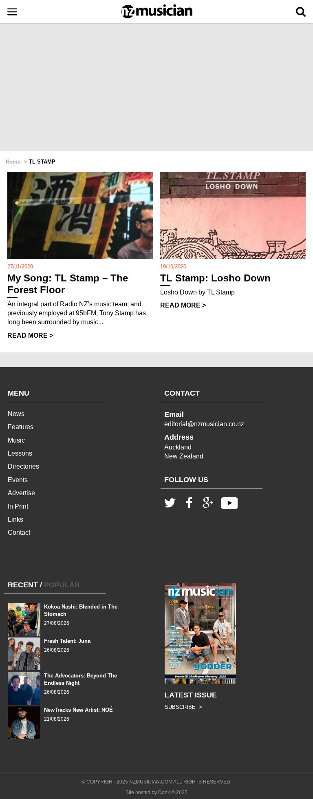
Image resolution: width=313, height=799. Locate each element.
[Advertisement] (156, 88)
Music (16, 440)
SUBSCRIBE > (183, 707)
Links (15, 519)
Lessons (20, 453)
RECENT (23, 585)
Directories (23, 466)
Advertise (21, 492)
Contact (19, 532)
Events (18, 479)
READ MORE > (30, 335)
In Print (18, 506)
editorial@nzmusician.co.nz (204, 424)
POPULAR (62, 585)
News (16, 413)
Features (20, 426)
